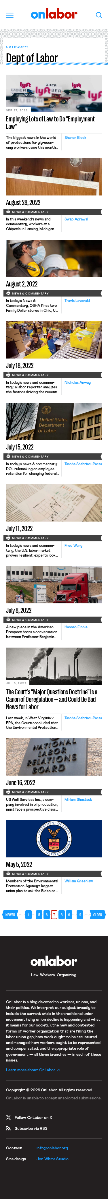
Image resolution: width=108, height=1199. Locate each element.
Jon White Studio (53, 1159)
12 (79, 914)
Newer (10, 914)
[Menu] (9, 15)
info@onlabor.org (52, 1148)
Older (97, 914)
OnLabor (54, 13)
